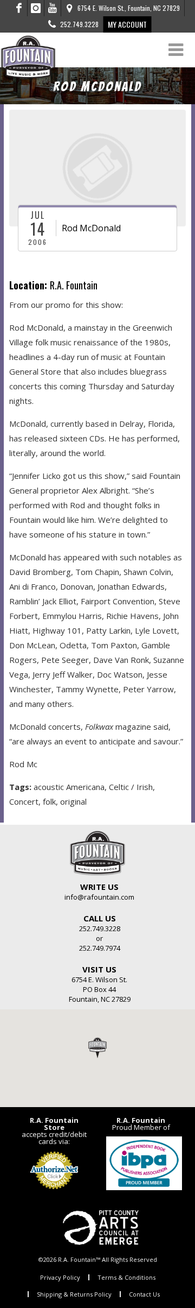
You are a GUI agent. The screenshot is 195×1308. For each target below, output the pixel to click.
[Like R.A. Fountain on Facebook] (19, 8)
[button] (97, 1047)
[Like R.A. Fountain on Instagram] (36, 8)
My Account (127, 24)
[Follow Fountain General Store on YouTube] (52, 8)
